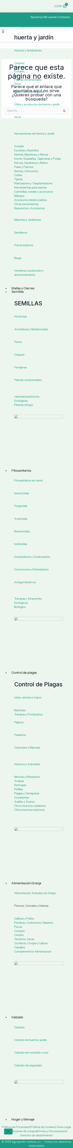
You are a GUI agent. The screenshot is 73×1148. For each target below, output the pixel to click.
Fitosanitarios (21, 470)
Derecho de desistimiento (36, 1135)
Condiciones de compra (22, 1131)
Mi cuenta (50, 17)
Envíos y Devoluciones (52, 1131)
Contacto (64, 17)
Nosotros (36, 17)
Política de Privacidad (15, 1127)
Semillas (17, 292)
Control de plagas (24, 672)
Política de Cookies (43, 1127)
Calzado (17, 1017)
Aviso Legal (64, 1127)
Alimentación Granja (26, 883)
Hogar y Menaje (22, 1119)
